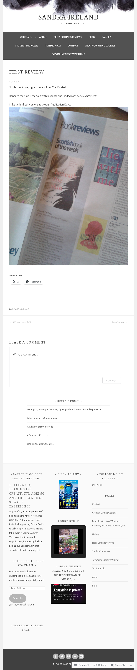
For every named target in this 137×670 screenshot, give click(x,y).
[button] (60, 544)
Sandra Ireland (68, 17)
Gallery (106, 37)
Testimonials (53, 46)
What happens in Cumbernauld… (43, 418)
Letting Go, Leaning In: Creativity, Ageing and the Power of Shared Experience (64, 409)
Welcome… (26, 37)
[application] (68, 594)
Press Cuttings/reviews (68, 37)
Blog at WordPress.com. (68, 664)
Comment (111, 380)
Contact (73, 46)
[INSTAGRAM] (81, 656)
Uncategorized (23, 309)
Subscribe (18, 598)
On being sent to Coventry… (40, 444)
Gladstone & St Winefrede (40, 427)
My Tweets (97, 485)
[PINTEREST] (68, 656)
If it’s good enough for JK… (22, 322)
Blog (92, 37)
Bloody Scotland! (118, 322)
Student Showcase (26, 46)
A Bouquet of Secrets (37, 435)
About (43, 37)
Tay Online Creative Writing (68, 54)
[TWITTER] (62, 656)
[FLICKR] (75, 656)
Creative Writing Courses (100, 46)
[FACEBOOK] (56, 656)
